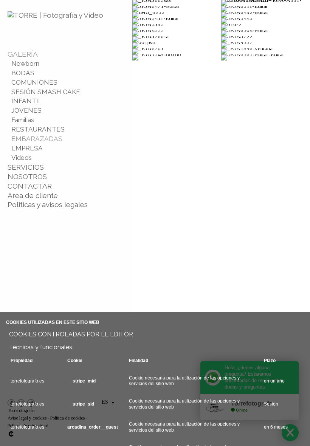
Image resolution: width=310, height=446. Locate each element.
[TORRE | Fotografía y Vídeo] (55, 15)
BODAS (22, 73)
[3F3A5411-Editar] (176, 21)
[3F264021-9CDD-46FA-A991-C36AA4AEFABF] (265, 3)
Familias (22, 120)
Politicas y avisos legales (48, 204)
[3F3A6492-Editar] (265, 15)
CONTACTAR (30, 186)
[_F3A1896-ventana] (265, 51)
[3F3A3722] (265, 39)
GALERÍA (23, 54)
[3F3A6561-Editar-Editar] (265, 57)
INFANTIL (26, 101)
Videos (21, 157)
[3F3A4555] (176, 33)
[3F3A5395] (176, 27)
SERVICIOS (26, 167)
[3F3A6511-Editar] (265, 9)
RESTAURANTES (38, 129)
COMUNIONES (34, 82)
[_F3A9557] (265, 45)
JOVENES (26, 110)
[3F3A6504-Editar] (265, 33)
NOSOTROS (27, 176)
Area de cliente (33, 195)
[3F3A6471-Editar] (176, 9)
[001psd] (176, 45)
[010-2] (265, 27)
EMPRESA (27, 148)
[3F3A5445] (265, 21)
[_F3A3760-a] (176, 39)
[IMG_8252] (176, 15)
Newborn (25, 63)
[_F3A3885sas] (176, 3)
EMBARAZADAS (36, 138)
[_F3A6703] (176, 51)
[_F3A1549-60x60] (176, 57)
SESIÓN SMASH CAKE (45, 92)
